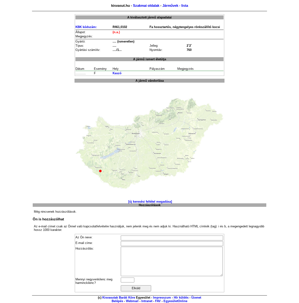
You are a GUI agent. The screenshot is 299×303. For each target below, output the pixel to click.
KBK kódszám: (86, 27)
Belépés (117, 301)
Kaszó (117, 73)
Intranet (146, 301)
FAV (158, 301)
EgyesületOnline (175, 301)
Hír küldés (181, 297)
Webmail (132, 301)
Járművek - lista (175, 5)
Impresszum (162, 297)
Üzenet (196, 297)
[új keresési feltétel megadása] (150, 201)
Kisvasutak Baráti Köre (118, 297)
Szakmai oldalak (146, 5)
